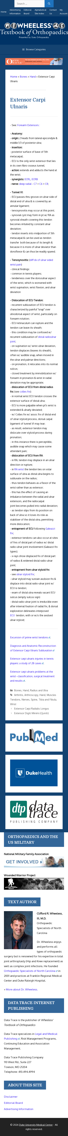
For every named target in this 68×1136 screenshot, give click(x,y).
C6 (40, 183)
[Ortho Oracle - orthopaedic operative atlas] (34, 64)
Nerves (26, 699)
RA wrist (19, 469)
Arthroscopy (31, 695)
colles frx (25, 391)
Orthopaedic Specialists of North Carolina (29, 970)
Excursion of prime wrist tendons (29, 637)
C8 (46, 183)
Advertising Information (18, 1109)
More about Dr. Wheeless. (22, 989)
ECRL (27, 179)
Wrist (13, 704)
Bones (18, 690)
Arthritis (18, 695)
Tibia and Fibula (47, 699)
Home (3, 11)
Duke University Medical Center (36, 1124)
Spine (34, 699)
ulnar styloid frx (25, 574)
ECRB (35, 179)
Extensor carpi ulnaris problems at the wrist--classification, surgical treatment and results (32, 676)
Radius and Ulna (39, 690)
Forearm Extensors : (28, 125)
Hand (26, 690)
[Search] (49, 3)
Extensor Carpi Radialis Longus (31, 708)
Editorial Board (13, 1102)
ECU (12, 615)
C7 (35, 183)
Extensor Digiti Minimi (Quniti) (31, 713)
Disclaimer (11, 1096)
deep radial (25, 183)
